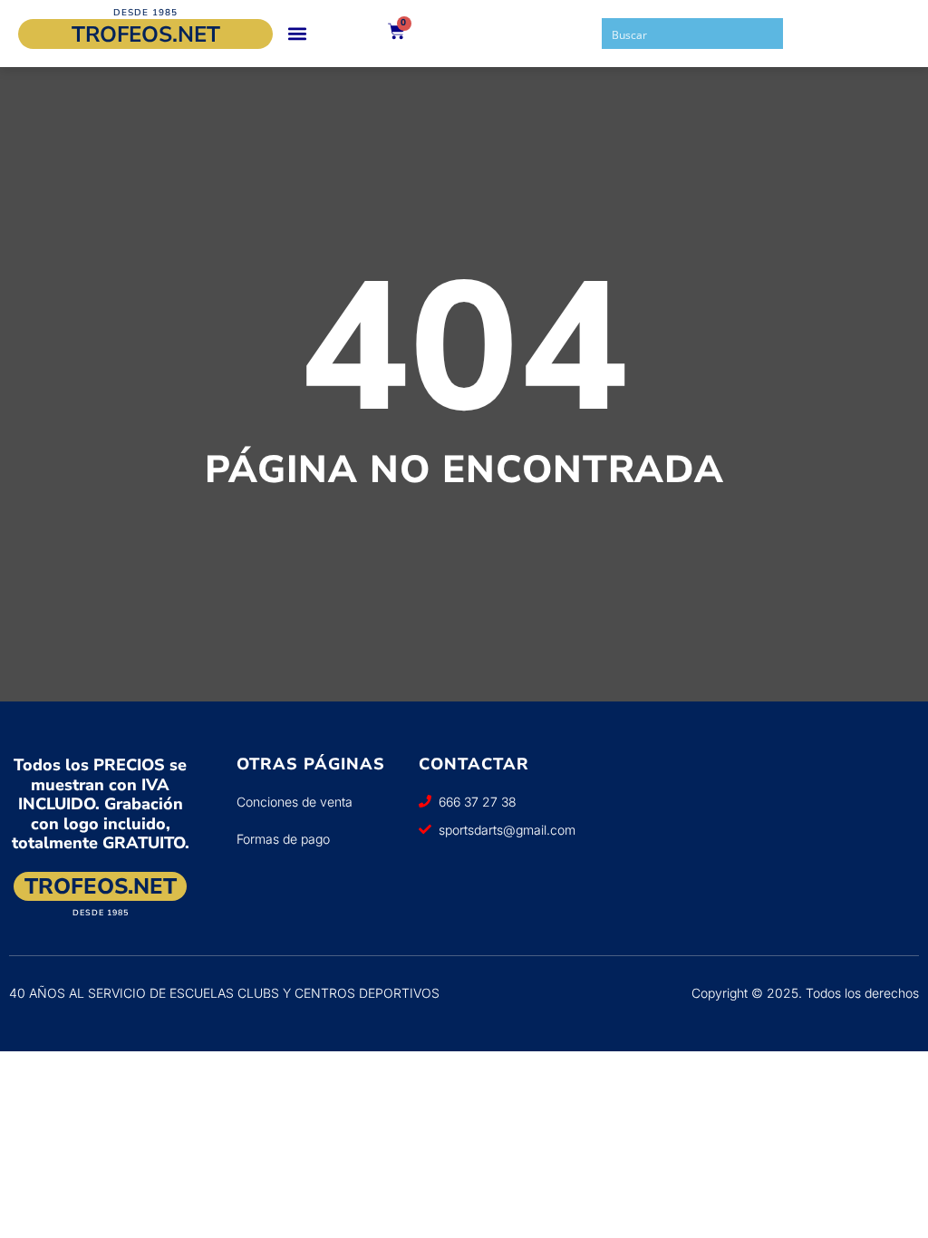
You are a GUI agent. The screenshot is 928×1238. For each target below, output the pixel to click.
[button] (297, 34)
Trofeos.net (146, 34)
